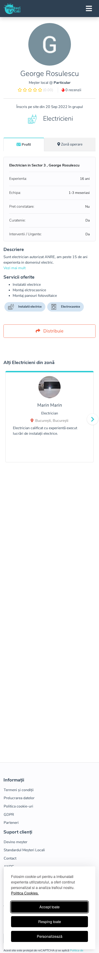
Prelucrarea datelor (19, 798)
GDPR (9, 814)
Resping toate (49, 921)
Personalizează (49, 936)
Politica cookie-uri (18, 806)
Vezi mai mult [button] (14, 268)
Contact (10, 858)
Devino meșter (15, 842)
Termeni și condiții (19, 790)
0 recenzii (72, 90)
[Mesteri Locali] (12, 8)
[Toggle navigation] (88, 8)
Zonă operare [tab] (71, 144)
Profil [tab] (26, 144)
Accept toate (49, 906)
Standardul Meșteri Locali (24, 850)
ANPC (9, 866)
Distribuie (53, 331)
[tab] (23, 144)
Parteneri (11, 822)
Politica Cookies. (25, 893)
